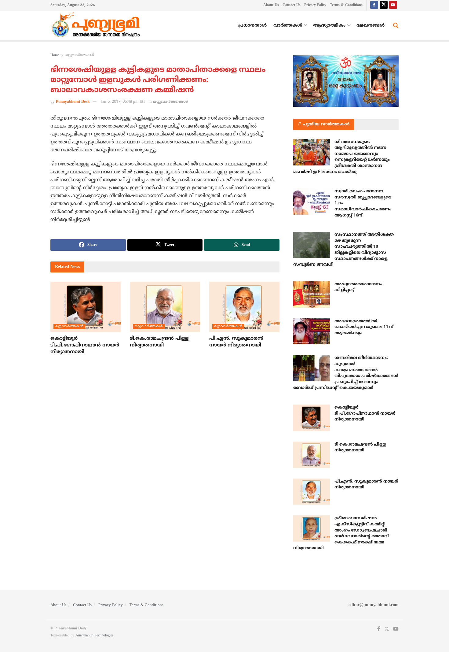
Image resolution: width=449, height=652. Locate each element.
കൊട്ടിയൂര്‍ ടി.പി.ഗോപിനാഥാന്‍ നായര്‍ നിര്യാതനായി (84, 345)
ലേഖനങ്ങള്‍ (370, 25)
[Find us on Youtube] (393, 5)
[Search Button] (396, 25)
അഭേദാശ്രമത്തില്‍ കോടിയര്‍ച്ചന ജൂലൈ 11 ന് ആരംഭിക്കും (363, 327)
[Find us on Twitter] (384, 5)
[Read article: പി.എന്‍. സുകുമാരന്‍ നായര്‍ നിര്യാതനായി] (244, 307)
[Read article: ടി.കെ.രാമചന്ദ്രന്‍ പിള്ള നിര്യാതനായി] (165, 307)
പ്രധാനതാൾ (252, 25)
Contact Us (292, 5)
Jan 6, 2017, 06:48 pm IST (123, 101)
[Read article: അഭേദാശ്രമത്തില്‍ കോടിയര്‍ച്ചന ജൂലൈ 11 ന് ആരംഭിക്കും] (311, 331)
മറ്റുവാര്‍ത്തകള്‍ (79, 55)
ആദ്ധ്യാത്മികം (329, 25)
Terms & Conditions (346, 5)
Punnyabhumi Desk (72, 101)
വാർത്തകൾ (287, 25)
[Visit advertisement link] (346, 81)
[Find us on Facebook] (374, 5)
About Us (271, 5)
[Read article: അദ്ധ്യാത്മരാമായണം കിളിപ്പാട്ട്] (311, 294)
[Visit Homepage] (97, 25)
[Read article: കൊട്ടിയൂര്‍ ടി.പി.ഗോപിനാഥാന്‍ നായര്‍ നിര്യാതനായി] (85, 307)
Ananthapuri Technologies (94, 635)
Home (54, 55)
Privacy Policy (315, 5)
